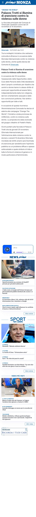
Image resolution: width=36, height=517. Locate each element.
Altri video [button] (29, 424)
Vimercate (14, 65)
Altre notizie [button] (29, 313)
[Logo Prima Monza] (18, 2)
